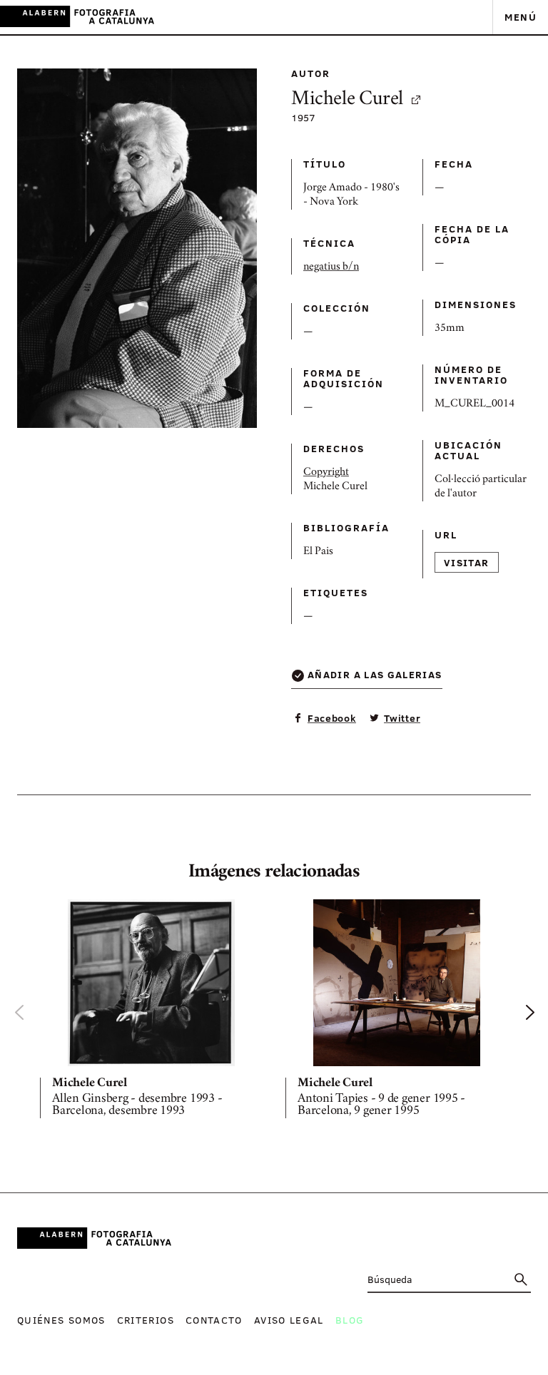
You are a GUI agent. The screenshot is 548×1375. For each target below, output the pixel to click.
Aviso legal (289, 1320)
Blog (349, 1320)
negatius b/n (331, 267)
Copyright (326, 473)
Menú (520, 17)
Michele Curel (347, 100)
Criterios (145, 1320)
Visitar (466, 562)
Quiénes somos (61, 1320)
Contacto (214, 1320)
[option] (151, 1011)
